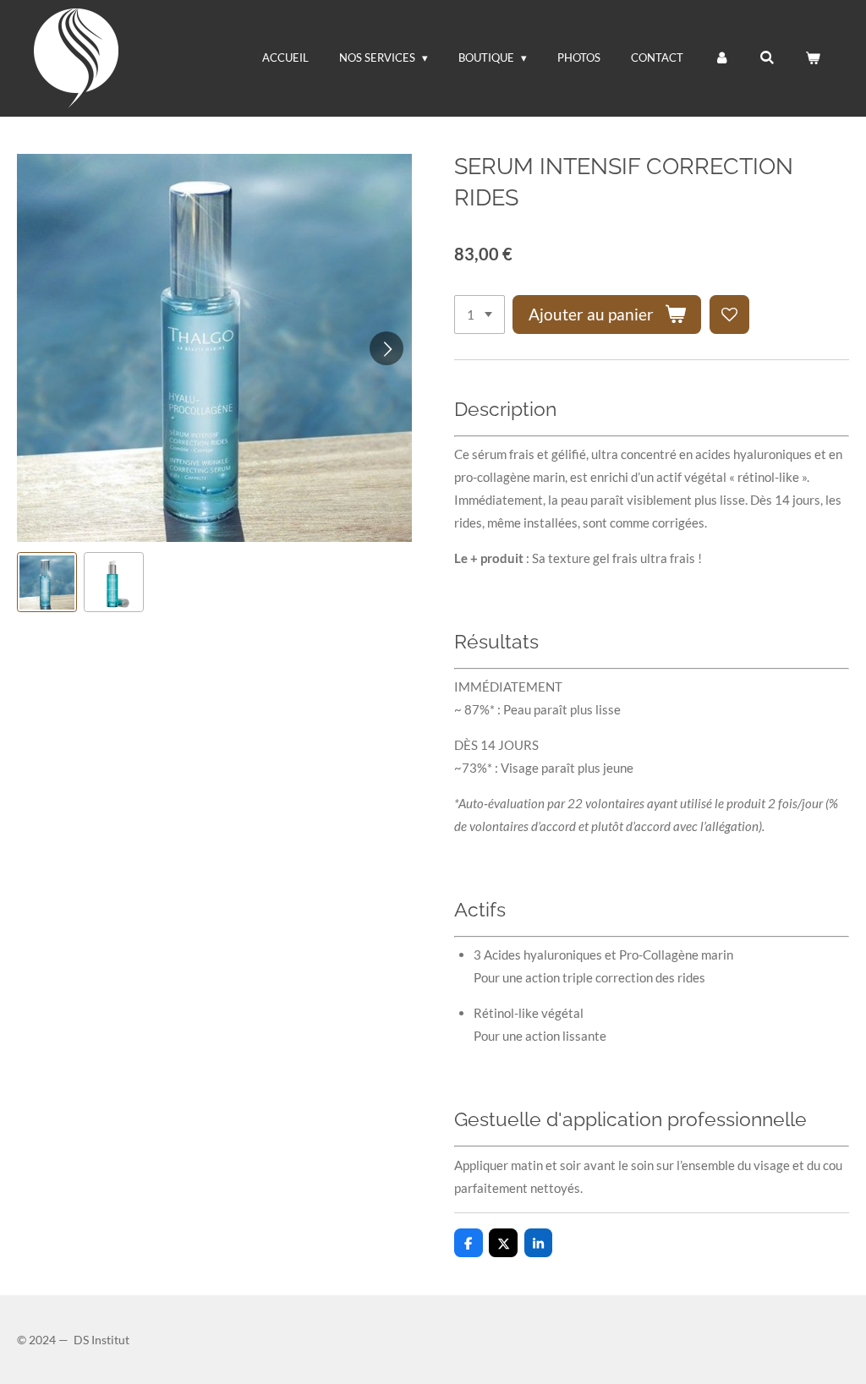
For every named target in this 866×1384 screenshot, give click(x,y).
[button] (47, 582)
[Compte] (721, 57)
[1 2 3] (479, 315)
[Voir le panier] (813, 57)
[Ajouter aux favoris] (729, 315)
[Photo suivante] (386, 348)
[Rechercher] (768, 57)
